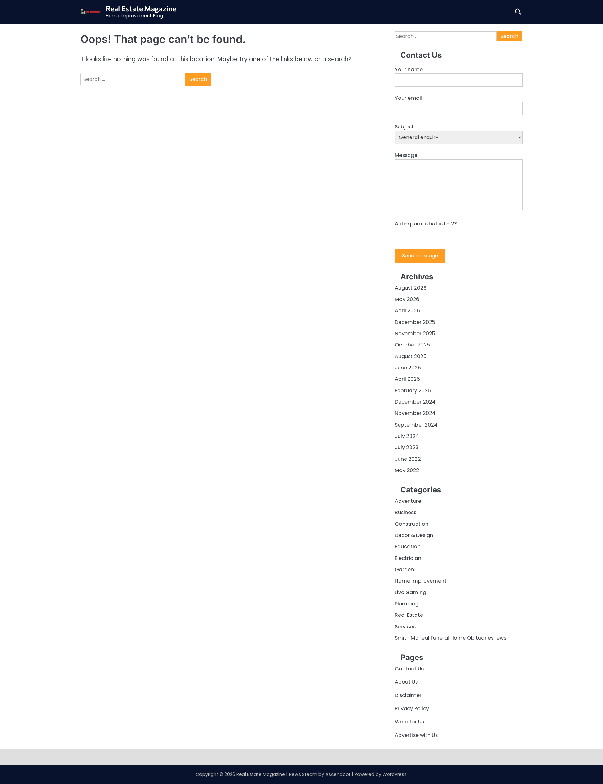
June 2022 (408, 459)
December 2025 (415, 322)
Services (405, 626)
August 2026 (410, 288)
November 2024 (415, 413)
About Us (406, 681)
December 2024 (415, 401)
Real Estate (409, 615)
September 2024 (416, 424)
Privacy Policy (412, 708)
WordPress (395, 774)
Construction (411, 524)
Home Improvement (421, 580)
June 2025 (408, 367)
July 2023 (407, 447)
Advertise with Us (416, 735)
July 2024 (407, 436)
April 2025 (407, 379)
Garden (404, 569)
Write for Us (409, 721)
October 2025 (412, 344)
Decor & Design (414, 535)
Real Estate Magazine (141, 8)
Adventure (408, 501)
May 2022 (407, 470)
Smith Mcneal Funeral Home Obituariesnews (450, 638)
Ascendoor (337, 774)
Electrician (408, 558)
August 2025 (410, 356)
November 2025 (415, 333)
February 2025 (413, 390)
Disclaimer (408, 695)
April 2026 (407, 310)
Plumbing (407, 603)
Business (405, 512)
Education (408, 546)
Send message (420, 255)
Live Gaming (410, 592)
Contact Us (409, 668)
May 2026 (407, 299)
